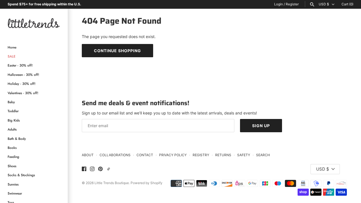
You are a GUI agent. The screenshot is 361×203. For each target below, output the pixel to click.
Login (278, 4)
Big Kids (14, 120)
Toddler (13, 111)
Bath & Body (17, 138)
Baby (11, 102)
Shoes (12, 166)
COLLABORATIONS (115, 155)
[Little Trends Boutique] (34, 23)
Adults (12, 129)
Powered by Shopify (146, 183)
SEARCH (263, 155)
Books (12, 147)
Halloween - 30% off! (23, 74)
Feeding (13, 156)
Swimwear (15, 193)
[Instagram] (92, 169)
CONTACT (145, 155)
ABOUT (88, 155)
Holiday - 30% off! (22, 83)
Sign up (261, 125)
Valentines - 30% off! (23, 93)
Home (12, 47)
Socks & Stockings (21, 175)
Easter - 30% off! (20, 65)
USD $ (324, 4)
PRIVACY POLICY (173, 155)
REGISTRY (201, 155)
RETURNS (223, 155)
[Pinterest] (100, 169)
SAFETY (243, 155)
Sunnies (13, 184)
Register (292, 4)
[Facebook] (84, 169)
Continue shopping (117, 50)
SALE (12, 56)
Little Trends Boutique (111, 183)
